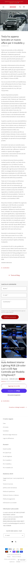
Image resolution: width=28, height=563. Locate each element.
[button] (3, 7)
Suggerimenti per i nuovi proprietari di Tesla (13, 479)
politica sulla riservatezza (10, 487)
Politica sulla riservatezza (10, 559)
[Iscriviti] (22, 535)
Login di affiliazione (8, 438)
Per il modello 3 (7, 460)
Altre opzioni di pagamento (14, 395)
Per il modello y (7, 464)
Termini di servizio (8, 484)
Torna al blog (15, 275)
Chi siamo (5, 427)
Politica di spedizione (9, 491)
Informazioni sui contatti (10, 502)
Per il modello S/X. (8, 467)
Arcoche (12, 554)
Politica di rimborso (16, 556)
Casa (4, 423)
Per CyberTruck (7, 452)
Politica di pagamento (9, 499)
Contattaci (6, 431)
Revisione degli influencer (10, 434)
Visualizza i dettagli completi (17, 407)
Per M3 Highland (7, 456)
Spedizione (3, 381)
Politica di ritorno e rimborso (11, 495)
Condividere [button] (6, 268)
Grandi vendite (7, 449)
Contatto (18, 561)
